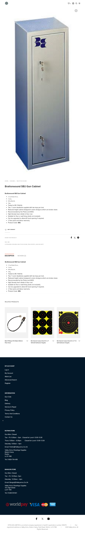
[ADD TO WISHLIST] (27, 341)
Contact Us (8, 417)
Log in (7, 370)
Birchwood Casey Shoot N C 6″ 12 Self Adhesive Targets (66, 342)
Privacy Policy (10, 410)
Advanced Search (11, 380)
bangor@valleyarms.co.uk (18, 482)
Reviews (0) (22, 256)
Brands (12, 181)
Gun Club (8, 397)
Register (7, 383)
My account (9, 373)
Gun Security (40, 244)
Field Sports (31, 244)
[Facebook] (72, 237)
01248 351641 (12, 493)
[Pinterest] (78, 237)
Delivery (7, 403)
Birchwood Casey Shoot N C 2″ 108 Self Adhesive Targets (40, 342)
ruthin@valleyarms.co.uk (18, 447)
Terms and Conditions (12, 413)
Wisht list (8, 376)
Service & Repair (10, 407)
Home (6, 181)
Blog (6, 400)
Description (9, 256)
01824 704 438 (13, 459)
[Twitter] (75, 237)
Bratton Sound (22, 181)
